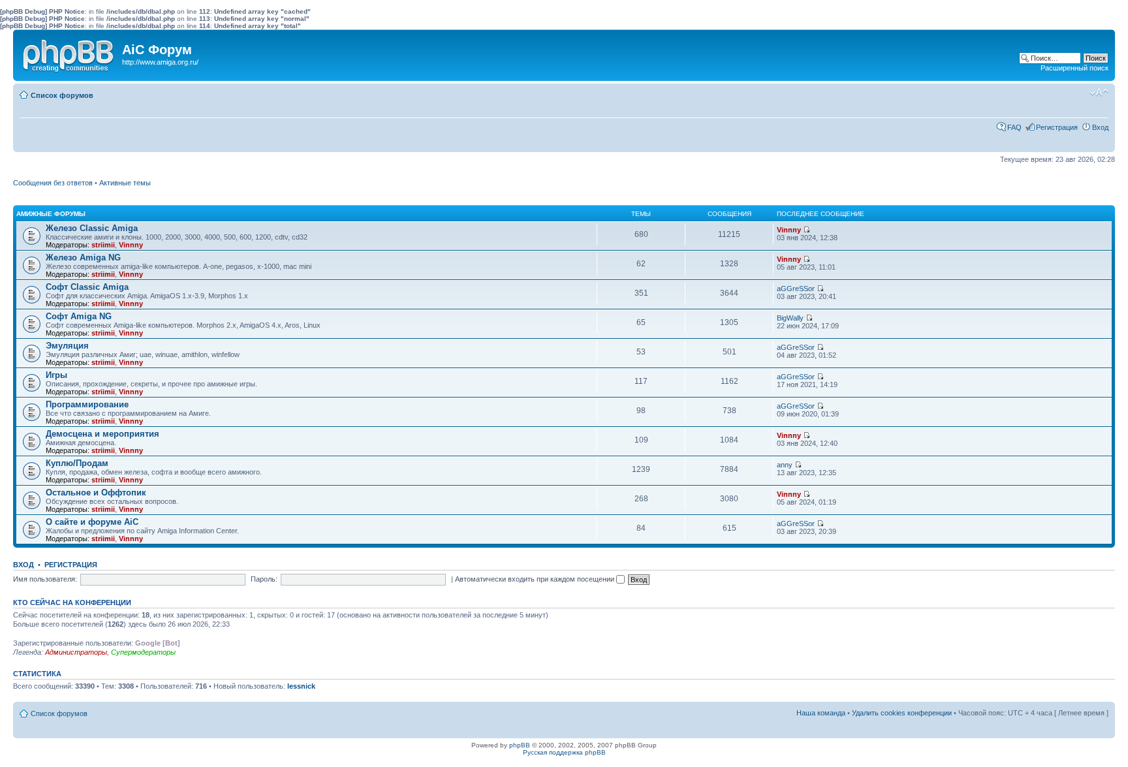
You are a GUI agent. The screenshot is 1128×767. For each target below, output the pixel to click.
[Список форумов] (69, 53)
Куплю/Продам (77, 463)
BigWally (790, 318)
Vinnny (131, 245)
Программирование (87, 404)
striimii (103, 245)
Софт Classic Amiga (87, 287)
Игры (56, 375)
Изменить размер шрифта (1098, 93)
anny (784, 465)
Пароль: (264, 579)
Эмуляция (67, 346)
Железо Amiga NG (83, 257)
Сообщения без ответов (53, 183)
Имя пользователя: (45, 579)
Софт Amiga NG (79, 316)
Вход (1100, 127)
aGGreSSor (796, 288)
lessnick (301, 686)
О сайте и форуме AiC (92, 522)
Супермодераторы (143, 652)
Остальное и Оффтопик (96, 492)
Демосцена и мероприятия (102, 434)
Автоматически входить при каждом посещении (535, 579)
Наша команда (820, 713)
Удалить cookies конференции (902, 713)
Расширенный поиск (1074, 68)
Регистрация (1057, 127)
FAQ (1014, 127)
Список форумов (62, 95)
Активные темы (125, 183)
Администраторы (76, 652)
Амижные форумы (51, 213)
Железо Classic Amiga (92, 228)
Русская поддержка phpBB (564, 752)
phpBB (519, 745)
